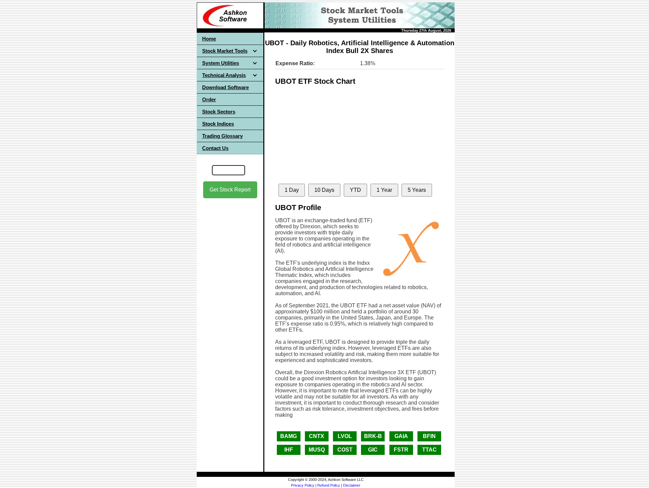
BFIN (429, 436)
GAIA (401, 436)
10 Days (324, 190)
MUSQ (317, 450)
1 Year (384, 190)
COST (345, 450)
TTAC (429, 450)
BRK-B (373, 436)
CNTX (316, 436)
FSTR (401, 450)
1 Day (292, 190)
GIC (373, 450)
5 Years (417, 190)
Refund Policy (328, 485)
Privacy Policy (302, 485)
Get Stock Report (230, 189)
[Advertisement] (230, 304)
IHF (288, 450)
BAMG (288, 436)
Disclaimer (351, 485)
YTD (355, 190)
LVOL (345, 436)
